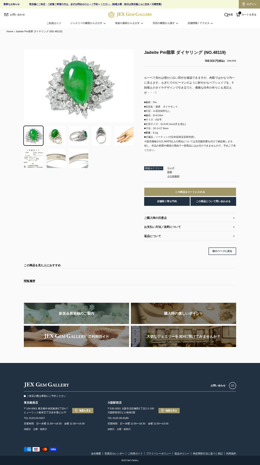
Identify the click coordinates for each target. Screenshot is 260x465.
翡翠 (169, 172)
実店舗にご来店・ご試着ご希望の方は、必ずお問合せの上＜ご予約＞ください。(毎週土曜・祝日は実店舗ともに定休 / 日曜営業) (95, 4)
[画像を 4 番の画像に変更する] (101, 135)
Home (10, 31)
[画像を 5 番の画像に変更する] (124, 135)
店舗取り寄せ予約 (167, 201)
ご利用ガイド (54, 23)
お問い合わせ (218, 385)
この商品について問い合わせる (213, 201)
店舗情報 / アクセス (199, 23)
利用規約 (231, 453)
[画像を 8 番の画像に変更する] (78, 158)
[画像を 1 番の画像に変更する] (33, 135)
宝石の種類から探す (164, 23)
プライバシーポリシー (158, 453)
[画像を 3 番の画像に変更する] (78, 135)
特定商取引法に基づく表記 (208, 453)
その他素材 (173, 176)
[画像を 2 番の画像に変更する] (56, 135)
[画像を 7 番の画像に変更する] (56, 158)
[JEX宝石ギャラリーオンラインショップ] (130, 14)
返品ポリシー (182, 453)
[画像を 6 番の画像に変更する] (33, 158)
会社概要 (96, 453)
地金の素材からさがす (127, 23)
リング (171, 168)
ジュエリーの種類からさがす (86, 23)
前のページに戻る (222, 251)
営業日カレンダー (114, 453)
